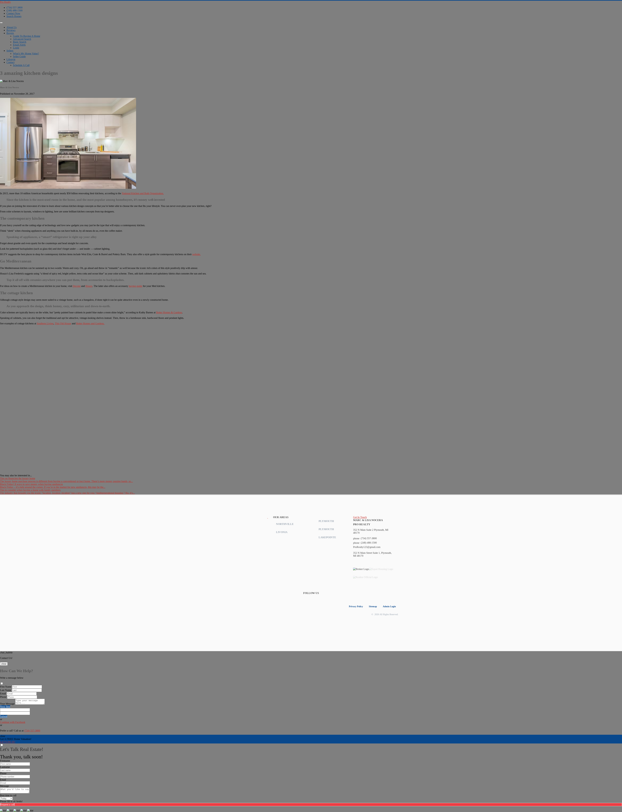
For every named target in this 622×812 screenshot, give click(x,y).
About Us (11, 27)
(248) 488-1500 (14, 10)
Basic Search (19, 42)
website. (196, 254)
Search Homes (13, 16)
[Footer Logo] (246, 517)
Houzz (89, 286)
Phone (3, 697)
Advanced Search (22, 39)
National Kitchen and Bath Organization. (143, 193)
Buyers (10, 33)
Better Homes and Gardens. (90, 323)
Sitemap (373, 606)
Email (3, 693)
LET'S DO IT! (7, 742)
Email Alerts (19, 44)
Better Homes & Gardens (169, 312)
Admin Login (389, 606)
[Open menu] (1, 22)
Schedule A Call (21, 65)
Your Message (7, 703)
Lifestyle (10, 59)
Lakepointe (327, 537)
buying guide (135, 286)
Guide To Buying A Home (26, 36)
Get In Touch (360, 517)
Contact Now (13, 13)
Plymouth (326, 521)
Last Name (5, 690)
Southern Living (45, 323)
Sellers (9, 50)
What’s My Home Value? (26, 53)
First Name (5, 686)
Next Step (5, 706)
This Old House (63, 323)
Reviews (10, 30)
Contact (10, 62)
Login (16, 47)
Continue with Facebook (12, 722)
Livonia (282, 532)
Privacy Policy (356, 606)
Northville (285, 524)
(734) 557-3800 (14, 7)
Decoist (77, 286)
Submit (3, 716)
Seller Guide (19, 56)
